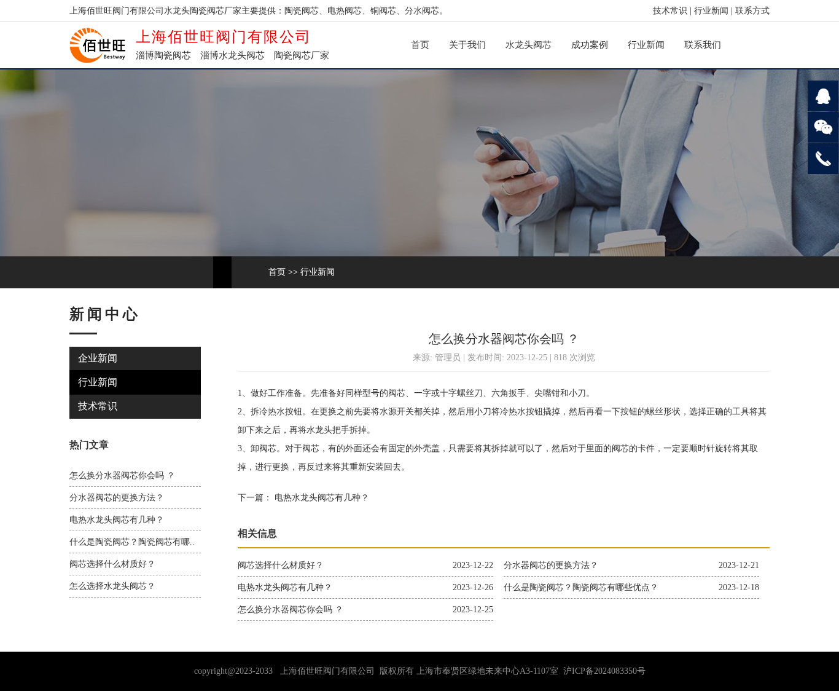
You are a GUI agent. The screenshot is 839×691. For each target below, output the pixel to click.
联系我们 (702, 45)
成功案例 (589, 45)
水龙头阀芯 (528, 45)
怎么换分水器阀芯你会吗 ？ (122, 475)
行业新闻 (711, 10)
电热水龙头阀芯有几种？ (116, 519)
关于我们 (467, 45)
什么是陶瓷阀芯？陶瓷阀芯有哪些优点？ (581, 587)
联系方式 (752, 10)
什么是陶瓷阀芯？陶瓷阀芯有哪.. (132, 542)
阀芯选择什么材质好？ (112, 564)
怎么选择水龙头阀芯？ (112, 586)
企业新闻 (97, 358)
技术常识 (670, 10)
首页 (420, 45)
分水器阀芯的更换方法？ (116, 497)
